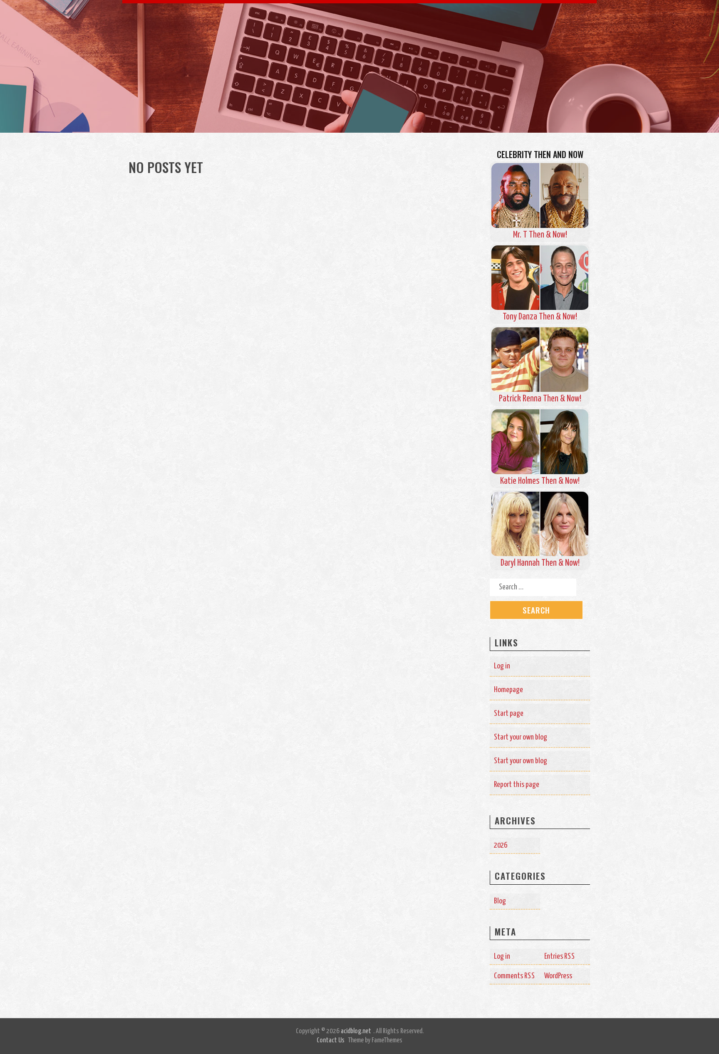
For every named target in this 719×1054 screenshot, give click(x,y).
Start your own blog (520, 737)
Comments (514, 976)
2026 (500, 845)
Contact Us (331, 1040)
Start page (508, 714)
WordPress (558, 976)
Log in (502, 666)
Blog (500, 901)
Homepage (508, 690)
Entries (559, 956)
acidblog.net (356, 1031)
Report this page (516, 785)
